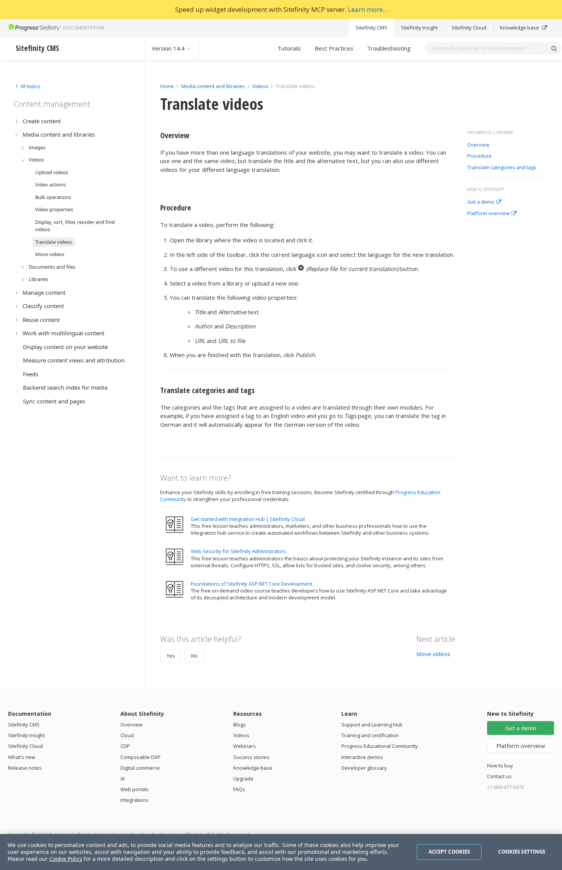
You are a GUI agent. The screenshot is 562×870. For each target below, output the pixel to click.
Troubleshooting (389, 48)
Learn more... (367, 9)
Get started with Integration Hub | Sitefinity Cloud (248, 519)
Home (167, 86)
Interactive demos (362, 757)
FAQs (239, 789)
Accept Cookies (449, 851)
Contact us (499, 776)
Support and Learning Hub (372, 724)
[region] (281, 852)
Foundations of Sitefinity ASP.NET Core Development (251, 583)
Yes (171, 655)
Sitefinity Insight (419, 27)
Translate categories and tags (501, 168)
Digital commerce (140, 767)
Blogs (239, 724)
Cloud (127, 735)
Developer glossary (364, 767)
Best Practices (334, 48)
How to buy (500, 765)
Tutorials (289, 48)
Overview (478, 145)
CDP (125, 746)
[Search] (554, 48)
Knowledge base (520, 27)
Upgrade (243, 778)
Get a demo (480, 202)
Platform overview (488, 214)
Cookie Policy (65, 858)
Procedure (479, 156)
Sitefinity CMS (371, 27)
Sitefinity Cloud (469, 27)
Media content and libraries (213, 86)
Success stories (251, 757)
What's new (21, 757)
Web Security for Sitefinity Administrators (238, 551)
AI (122, 778)
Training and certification (370, 735)
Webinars (244, 746)
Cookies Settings (521, 851)
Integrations (134, 800)
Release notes (25, 767)
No (194, 655)
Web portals (134, 789)
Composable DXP (140, 757)
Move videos (433, 654)
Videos (260, 86)
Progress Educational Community (379, 746)
